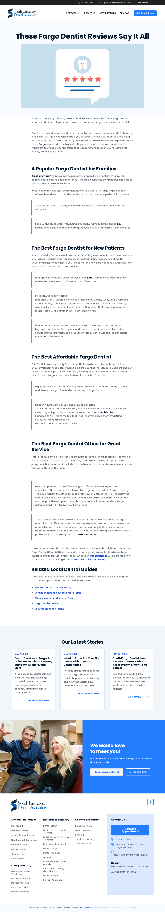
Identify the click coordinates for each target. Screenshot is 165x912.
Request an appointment (49, 608)
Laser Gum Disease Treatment (21, 873)
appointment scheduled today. (87, 559)
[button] (73, 13)
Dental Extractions (20, 878)
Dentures (48, 857)
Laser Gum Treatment (54, 844)
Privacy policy (85, 907)
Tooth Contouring (84, 839)
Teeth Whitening (83, 843)
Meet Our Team (19, 844)
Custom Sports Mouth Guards (54, 863)
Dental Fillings (50, 848)
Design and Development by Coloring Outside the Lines (113, 907)
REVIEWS (124, 13)
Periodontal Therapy (22, 887)
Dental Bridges (50, 875)
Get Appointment (145, 13)
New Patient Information (24, 840)
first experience (98, 555)
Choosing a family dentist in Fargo (54, 598)
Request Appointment (107, 772)
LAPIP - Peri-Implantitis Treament (55, 831)
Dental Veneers (83, 830)
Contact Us (17, 854)
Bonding (79, 835)
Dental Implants (51, 853)
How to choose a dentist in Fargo (54, 587)
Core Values (17, 858)
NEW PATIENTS (108, 13)
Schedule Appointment (23, 835)
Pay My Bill (17, 826)
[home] (23, 13)
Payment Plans (19, 830)
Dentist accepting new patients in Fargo (58, 592)
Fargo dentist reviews (47, 603)
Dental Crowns (51, 826)
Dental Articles (19, 849)
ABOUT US (89, 13)
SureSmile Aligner (84, 826)
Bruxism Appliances (53, 880)
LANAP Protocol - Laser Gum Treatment (57, 838)
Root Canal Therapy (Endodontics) (53, 870)
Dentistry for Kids (20, 883)
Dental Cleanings (20, 891)
